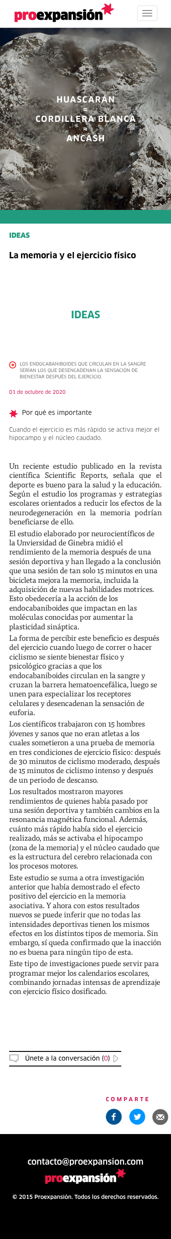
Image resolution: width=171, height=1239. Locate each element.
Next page (85, 927)
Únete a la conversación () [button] (67, 1059)
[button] (160, 1116)
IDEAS (19, 236)
